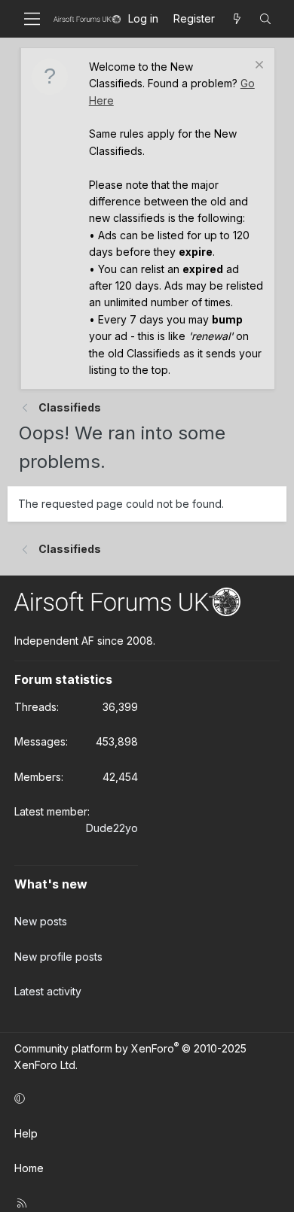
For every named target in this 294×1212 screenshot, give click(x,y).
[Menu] (32, 19)
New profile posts (58, 956)
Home (29, 1168)
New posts (40, 921)
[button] (144, 1098)
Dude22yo (112, 828)
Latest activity (47, 991)
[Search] (265, 19)
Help (26, 1133)
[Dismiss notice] (257, 66)
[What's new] (236, 19)
